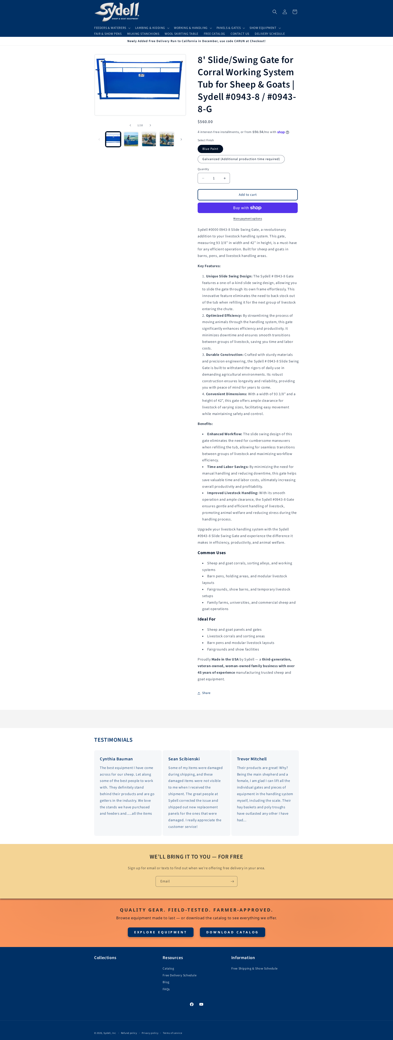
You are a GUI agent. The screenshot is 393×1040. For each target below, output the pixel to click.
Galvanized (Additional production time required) (241, 159)
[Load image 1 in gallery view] (113, 139)
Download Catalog (232, 932)
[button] (111, 28)
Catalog (168, 968)
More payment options (247, 219)
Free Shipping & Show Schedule (254, 968)
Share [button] (206, 693)
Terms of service (172, 1033)
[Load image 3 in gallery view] (149, 139)
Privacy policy (150, 1033)
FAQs (166, 989)
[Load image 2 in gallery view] (131, 139)
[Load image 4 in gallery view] (167, 139)
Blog (166, 982)
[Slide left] (130, 125)
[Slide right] (150, 125)
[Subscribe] (232, 881)
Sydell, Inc (109, 1033)
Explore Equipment (160, 932)
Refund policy (129, 1033)
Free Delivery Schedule (179, 975)
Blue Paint (210, 149)
